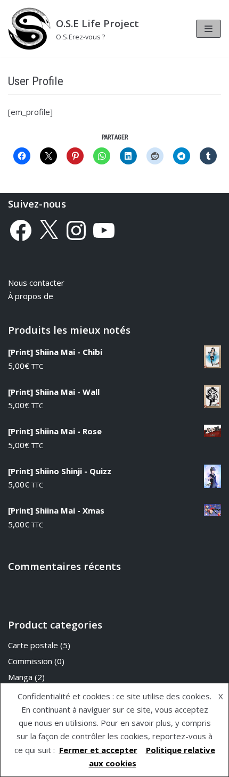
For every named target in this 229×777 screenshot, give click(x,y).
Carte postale (33, 645)
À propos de (30, 296)
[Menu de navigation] (208, 29)
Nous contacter (36, 282)
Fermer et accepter (98, 750)
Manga (20, 677)
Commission (30, 661)
